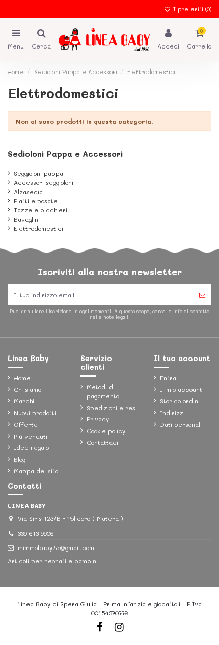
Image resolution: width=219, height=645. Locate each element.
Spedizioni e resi (112, 407)
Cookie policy (106, 430)
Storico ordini (180, 401)
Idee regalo (31, 447)
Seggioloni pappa (38, 173)
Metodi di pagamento (103, 391)
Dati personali (181, 424)
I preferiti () (191, 9)
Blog (19, 459)
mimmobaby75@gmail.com (56, 547)
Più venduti (30, 436)
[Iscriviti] (202, 294)
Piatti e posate (36, 201)
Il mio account (181, 389)
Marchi (24, 401)
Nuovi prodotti (35, 413)
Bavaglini (27, 219)
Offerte (26, 424)
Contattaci (102, 442)
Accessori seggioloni (43, 182)
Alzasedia (28, 191)
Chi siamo (27, 389)
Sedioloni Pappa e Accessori (65, 154)
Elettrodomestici (38, 228)
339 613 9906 (36, 533)
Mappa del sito (36, 471)
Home (22, 378)
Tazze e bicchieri (40, 210)
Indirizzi (172, 413)
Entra (168, 378)
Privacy (98, 419)
